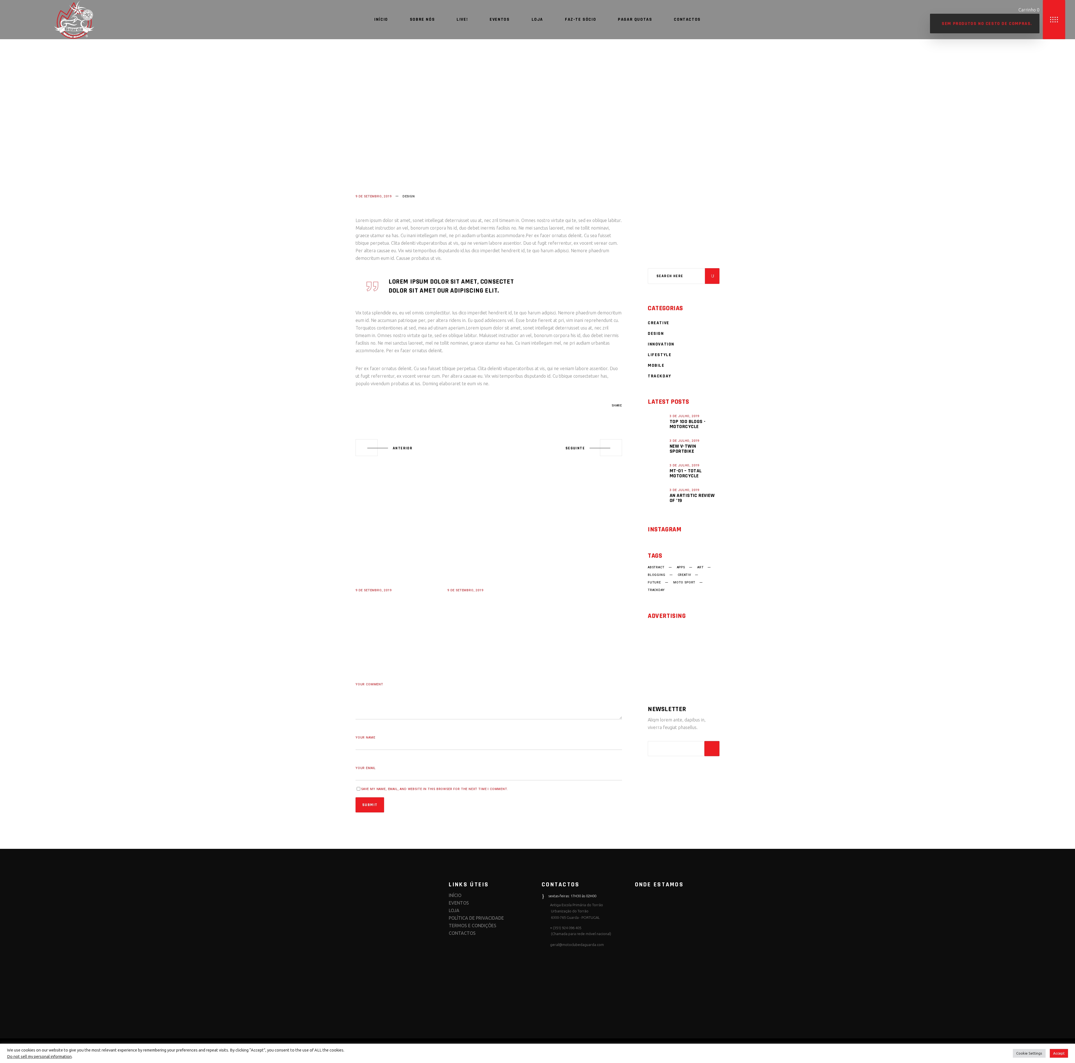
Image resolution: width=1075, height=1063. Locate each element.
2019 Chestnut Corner (482, 598)
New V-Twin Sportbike (683, 448)
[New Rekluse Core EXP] (397, 550)
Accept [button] (1059, 1053)
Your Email (366, 768)
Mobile (656, 365)
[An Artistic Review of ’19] (657, 495)
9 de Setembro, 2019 (374, 196)
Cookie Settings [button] (1029, 1053)
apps (681, 567)
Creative (658, 323)
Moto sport (684, 582)
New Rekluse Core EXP (391, 598)
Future (654, 582)
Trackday (659, 376)
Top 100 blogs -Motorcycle (688, 424)
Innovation (661, 344)
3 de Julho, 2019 (684, 416)
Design (409, 196)
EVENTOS (459, 902)
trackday (656, 590)
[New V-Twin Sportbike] (657, 445)
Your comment (369, 684)
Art (700, 567)
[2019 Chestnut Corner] (488, 550)
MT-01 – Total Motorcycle (686, 473)
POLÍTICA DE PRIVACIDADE (476, 918)
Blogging (656, 575)
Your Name (365, 737)
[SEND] (711, 748)
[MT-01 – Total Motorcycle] (657, 470)
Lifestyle (659, 355)
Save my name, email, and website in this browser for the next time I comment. (434, 789)
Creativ (684, 575)
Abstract (364, 405)
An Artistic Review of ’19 (692, 498)
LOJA (454, 910)
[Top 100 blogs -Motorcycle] (657, 421)
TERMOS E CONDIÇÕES (472, 925)
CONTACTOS (462, 933)
